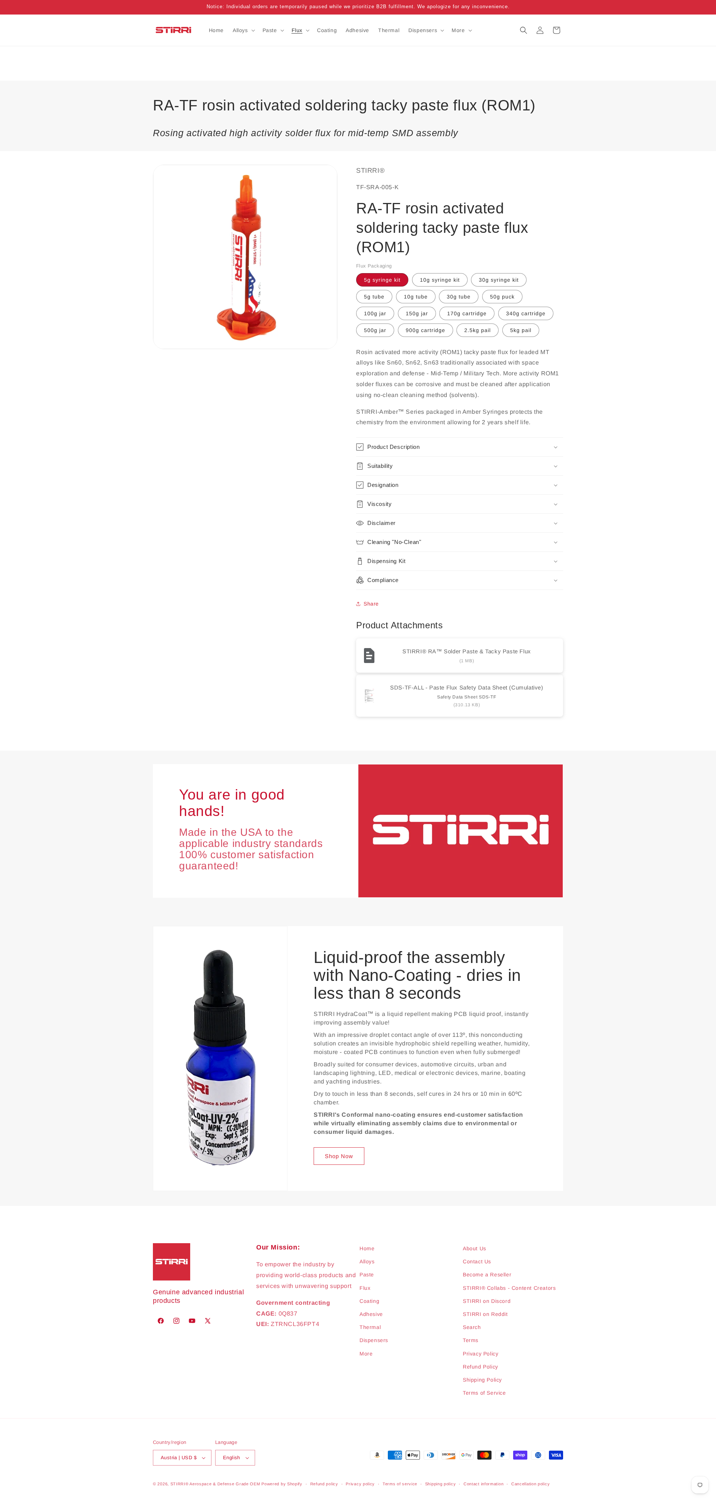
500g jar (375, 330)
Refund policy (324, 1484)
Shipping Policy (482, 1380)
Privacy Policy (480, 1354)
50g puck (502, 297)
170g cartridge (467, 313)
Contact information (483, 1484)
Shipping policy (440, 1484)
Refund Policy (480, 1367)
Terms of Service (484, 1393)
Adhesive (371, 1314)
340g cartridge (526, 313)
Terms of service (400, 1484)
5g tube (374, 297)
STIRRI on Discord (487, 1301)
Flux (364, 1288)
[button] (243, 30)
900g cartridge (425, 330)
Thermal (370, 1327)
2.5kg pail (477, 330)
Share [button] (371, 604)
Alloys (367, 1261)
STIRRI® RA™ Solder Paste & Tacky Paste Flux (466, 651)
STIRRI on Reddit (485, 1314)
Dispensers (373, 1340)
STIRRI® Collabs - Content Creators (509, 1288)
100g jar (375, 313)
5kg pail (520, 330)
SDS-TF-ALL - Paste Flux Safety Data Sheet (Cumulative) (466, 687)
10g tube (416, 297)
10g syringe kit (440, 280)
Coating (369, 1301)
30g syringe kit (499, 280)
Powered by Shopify (281, 1484)
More (366, 1354)
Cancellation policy (530, 1484)
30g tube (459, 297)
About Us (474, 1248)
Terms (470, 1340)
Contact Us (477, 1261)
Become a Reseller (487, 1275)
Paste (366, 1275)
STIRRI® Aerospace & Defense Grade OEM (215, 1484)
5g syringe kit (382, 280)
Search (472, 1327)
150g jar (417, 313)
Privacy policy (360, 1484)
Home (366, 1248)
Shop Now (339, 1156)
